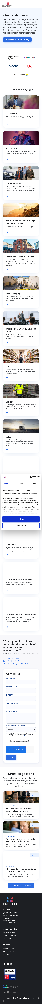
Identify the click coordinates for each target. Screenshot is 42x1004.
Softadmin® (7, 938)
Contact (6, 954)
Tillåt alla (21, 519)
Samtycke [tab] (7, 483)
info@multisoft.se (12, 916)
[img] (4, 964)
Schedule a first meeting (17, 39)
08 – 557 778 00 (11, 913)
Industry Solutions (9, 935)
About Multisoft (8, 951)
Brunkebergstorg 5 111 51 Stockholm (9, 922)
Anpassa (19, 525)
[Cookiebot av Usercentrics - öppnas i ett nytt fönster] (30, 477)
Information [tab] (21, 483)
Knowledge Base (9, 948)
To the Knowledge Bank (21, 885)
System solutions (9, 933)
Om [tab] (34, 483)
